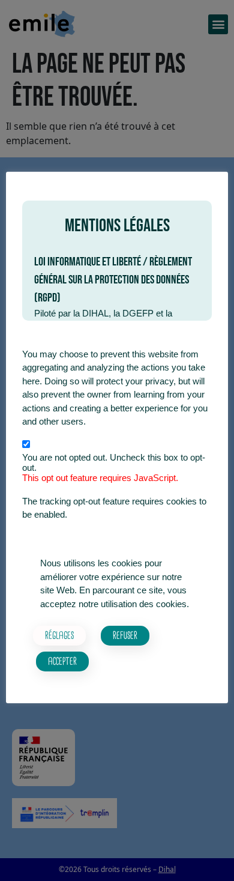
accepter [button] (62, 660)
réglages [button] (59, 634)
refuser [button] (125, 634)
